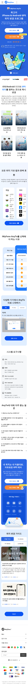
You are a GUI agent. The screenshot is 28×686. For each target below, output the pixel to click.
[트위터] (24, 647)
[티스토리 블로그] (15, 647)
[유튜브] (9, 647)
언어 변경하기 (14, 660)
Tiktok (19, 506)
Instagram (8, 514)
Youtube (14, 506)
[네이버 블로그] (12, 647)
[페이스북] (21, 647)
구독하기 (23, 655)
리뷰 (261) (9, 42)
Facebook (14, 514)
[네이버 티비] (18, 647)
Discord (8, 506)
